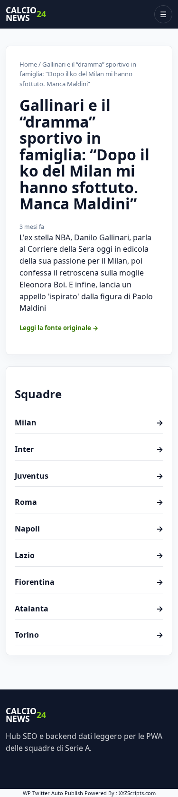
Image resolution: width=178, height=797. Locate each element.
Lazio (89, 555)
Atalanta (89, 608)
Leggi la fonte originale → (59, 328)
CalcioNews (26, 14)
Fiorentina (89, 582)
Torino (89, 635)
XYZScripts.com (137, 793)
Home (28, 64)
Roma (89, 502)
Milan (89, 422)
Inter (89, 449)
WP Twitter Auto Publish (53, 793)
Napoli (89, 528)
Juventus (89, 476)
